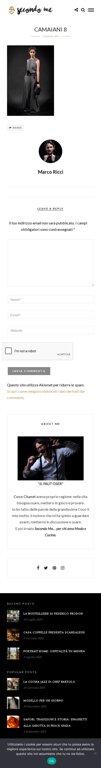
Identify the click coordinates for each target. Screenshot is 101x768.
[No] (95, 753)
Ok (52, 761)
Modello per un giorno (43, 700)
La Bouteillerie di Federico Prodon (53, 613)
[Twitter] (46, 568)
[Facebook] (38, 568)
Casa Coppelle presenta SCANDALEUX (54, 632)
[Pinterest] (54, 568)
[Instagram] (62, 568)
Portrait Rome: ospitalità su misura (54, 651)
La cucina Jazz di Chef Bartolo (49, 682)
